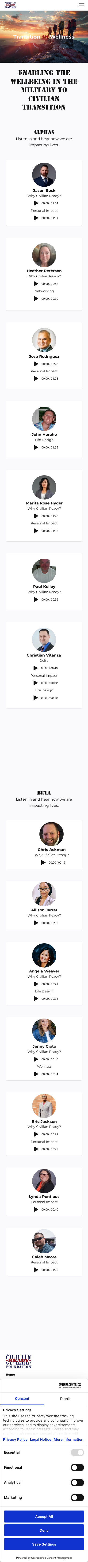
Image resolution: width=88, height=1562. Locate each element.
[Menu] (81, 5)
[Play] (36, 203)
